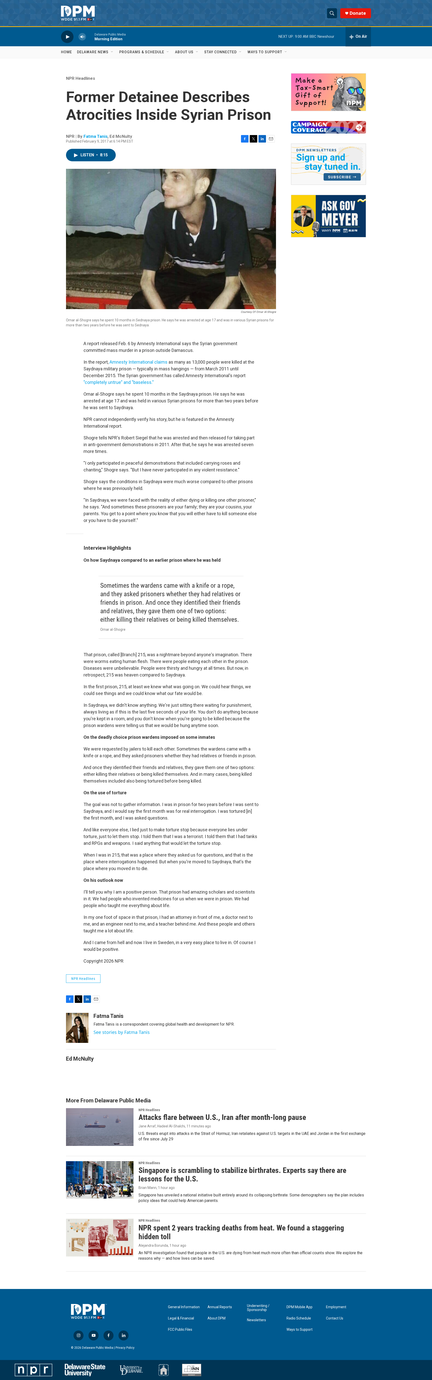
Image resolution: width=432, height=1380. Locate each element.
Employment (336, 1307)
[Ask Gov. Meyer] (328, 216)
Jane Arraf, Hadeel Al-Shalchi (161, 1126)
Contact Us (334, 1318)
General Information (184, 1307)
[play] (67, 37)
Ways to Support (265, 52)
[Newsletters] (328, 164)
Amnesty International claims (139, 362)
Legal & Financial (181, 1318)
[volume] (82, 36)
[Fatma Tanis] (77, 1028)
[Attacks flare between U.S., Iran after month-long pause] (100, 1127)
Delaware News (92, 52)
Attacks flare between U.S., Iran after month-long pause (222, 1117)
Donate (358, 13)
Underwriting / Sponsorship (258, 1308)
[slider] (90, 36)
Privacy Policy (125, 1347)
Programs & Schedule (141, 52)
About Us (184, 52)
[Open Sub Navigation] (112, 52)
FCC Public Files (180, 1329)
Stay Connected (220, 52)
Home (66, 52)
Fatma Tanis (96, 136)
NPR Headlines (80, 78)
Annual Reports (220, 1307)
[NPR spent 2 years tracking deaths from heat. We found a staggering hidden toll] (100, 1237)
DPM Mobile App (299, 1307)
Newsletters (256, 1320)
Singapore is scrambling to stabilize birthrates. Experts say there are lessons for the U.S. (242, 1174)
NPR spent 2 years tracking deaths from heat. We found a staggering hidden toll (241, 1232)
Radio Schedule (298, 1318)
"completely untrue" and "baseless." (119, 382)
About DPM (217, 1318)
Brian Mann (147, 1188)
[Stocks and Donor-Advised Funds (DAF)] (328, 92)
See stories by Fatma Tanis (122, 1032)
